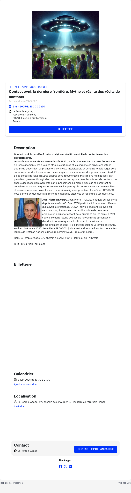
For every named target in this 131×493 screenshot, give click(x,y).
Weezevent (18, 483)
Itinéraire (19, 406)
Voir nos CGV (124, 483)
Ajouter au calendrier (26, 384)
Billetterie (65, 129)
